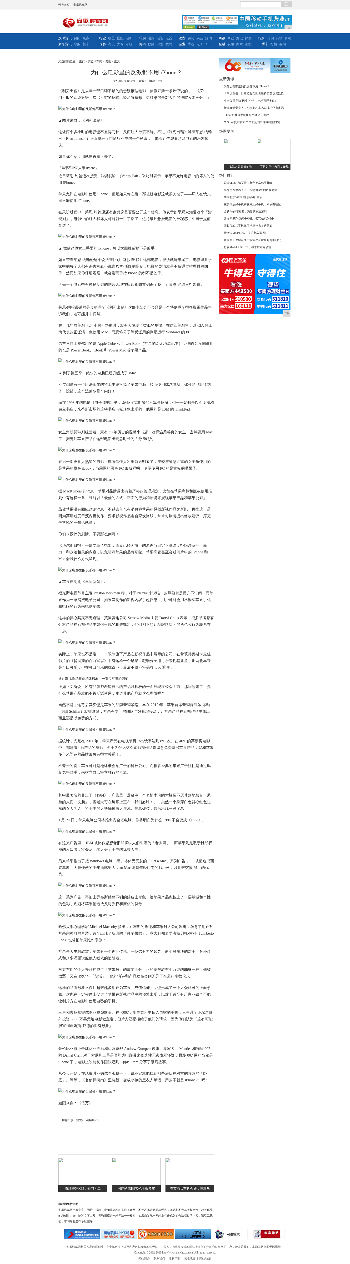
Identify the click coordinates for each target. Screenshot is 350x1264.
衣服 (230, 44)
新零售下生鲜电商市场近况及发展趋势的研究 (252, 240)
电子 (199, 44)
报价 (261, 38)
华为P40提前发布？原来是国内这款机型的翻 (252, 122)
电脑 (151, 38)
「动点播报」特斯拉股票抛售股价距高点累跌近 (254, 93)
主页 (82, 61)
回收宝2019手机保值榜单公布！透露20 (248, 225)
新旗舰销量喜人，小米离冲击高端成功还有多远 (254, 108)
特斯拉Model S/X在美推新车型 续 (245, 233)
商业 (230, 38)
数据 (151, 44)
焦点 (86, 38)
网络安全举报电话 (119, 1234)
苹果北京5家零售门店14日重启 (243, 197)
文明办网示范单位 (156, 1234)
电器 (168, 38)
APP (208, 44)
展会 (199, 38)
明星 (111, 38)
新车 (86, 44)
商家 (239, 44)
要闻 (77, 38)
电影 (129, 38)
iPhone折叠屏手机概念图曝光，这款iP (247, 115)
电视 (160, 38)
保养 (102, 44)
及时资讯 (65, 38)
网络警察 (230, 1234)
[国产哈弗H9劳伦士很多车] (136, 1184)
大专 (120, 44)
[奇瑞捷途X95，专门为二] (82, 1184)
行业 (102, 38)
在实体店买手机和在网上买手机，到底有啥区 (252, 204)
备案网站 (267, 1234)
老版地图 (189, 1258)
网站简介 (144, 1258)
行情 (279, 38)
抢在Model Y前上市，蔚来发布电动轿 (247, 247)
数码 (168, 44)
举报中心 (193, 1234)
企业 (182, 44)
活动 (208, 38)
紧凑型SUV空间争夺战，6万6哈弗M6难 (249, 218)
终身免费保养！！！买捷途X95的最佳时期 (250, 190)
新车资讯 (65, 44)
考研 (129, 44)
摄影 (248, 38)
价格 (288, 38)
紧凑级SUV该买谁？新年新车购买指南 (248, 183)
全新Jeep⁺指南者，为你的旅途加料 (245, 211)
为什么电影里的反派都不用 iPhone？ (247, 86)
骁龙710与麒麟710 (87, 1120)
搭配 (120, 38)
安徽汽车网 (80, 4)
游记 (239, 38)
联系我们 (159, 1258)
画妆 (248, 44)
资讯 (108, 61)
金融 (222, 44)
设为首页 (64, 4)
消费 (182, 38)
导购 (77, 44)
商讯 (222, 38)
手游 (191, 44)
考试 (111, 44)
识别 (160, 44)
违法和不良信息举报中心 (82, 1234)
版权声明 (174, 1258)
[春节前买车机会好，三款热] (189, 1184)
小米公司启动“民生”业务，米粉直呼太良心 (251, 100)
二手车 (263, 44)
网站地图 (205, 1258)
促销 (142, 44)
